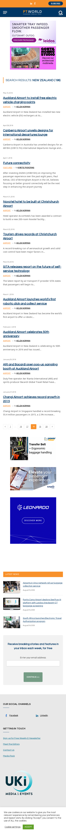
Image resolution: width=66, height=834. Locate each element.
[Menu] (5, 12)
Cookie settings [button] (12, 827)
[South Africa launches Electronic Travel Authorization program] (11, 622)
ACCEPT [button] (28, 827)
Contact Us (8, 750)
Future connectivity (16, 162)
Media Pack (9, 756)
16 (21, 427)
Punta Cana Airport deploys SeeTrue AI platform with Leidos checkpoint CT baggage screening (42, 603)
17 (27, 427)
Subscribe (55, 3)
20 (46, 427)
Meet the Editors (11, 744)
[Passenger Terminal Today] (33, 12)
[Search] (60, 12)
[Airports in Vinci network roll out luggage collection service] (11, 587)
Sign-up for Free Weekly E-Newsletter (22, 738)
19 (40, 427)
